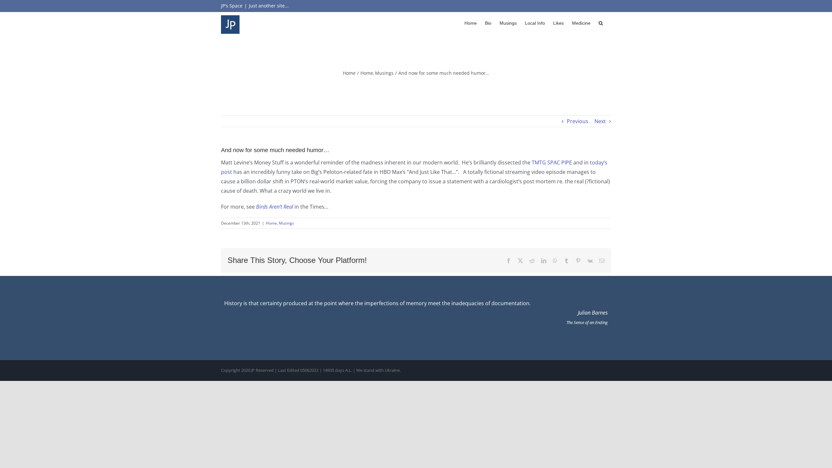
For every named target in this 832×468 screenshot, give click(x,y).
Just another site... (269, 6)
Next (600, 121)
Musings (286, 223)
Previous (577, 121)
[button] (601, 23)
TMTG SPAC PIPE (552, 162)
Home (271, 223)
